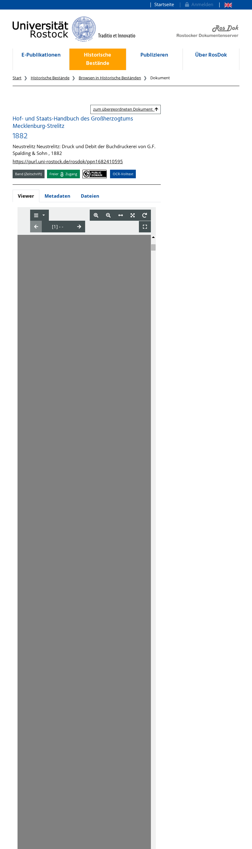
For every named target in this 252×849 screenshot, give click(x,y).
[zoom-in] (96, 215)
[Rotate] (144, 215)
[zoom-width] (120, 215)
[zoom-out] (108, 215)
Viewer (26, 196)
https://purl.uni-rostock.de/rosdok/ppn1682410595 (68, 161)
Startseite (164, 4)
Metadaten (57, 196)
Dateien (90, 196)
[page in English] (225, 4)
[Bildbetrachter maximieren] (145, 226)
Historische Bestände (97, 59)
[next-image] (79, 226)
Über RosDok (211, 55)
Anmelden (201, 4)
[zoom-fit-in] (133, 215)
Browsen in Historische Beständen (110, 78)
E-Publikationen (41, 55)
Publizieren (154, 55)
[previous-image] (36, 226)
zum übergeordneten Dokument (124, 109)
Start (17, 78)
